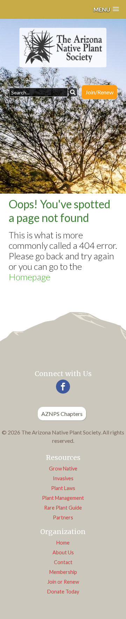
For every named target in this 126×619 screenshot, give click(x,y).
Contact (63, 562)
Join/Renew (99, 92)
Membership (63, 572)
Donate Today (63, 592)
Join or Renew (63, 582)
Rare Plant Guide (63, 508)
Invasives (63, 478)
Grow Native (63, 469)
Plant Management (63, 498)
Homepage (29, 277)
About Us (63, 552)
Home (63, 543)
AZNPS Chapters (62, 413)
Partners (63, 517)
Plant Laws (63, 488)
